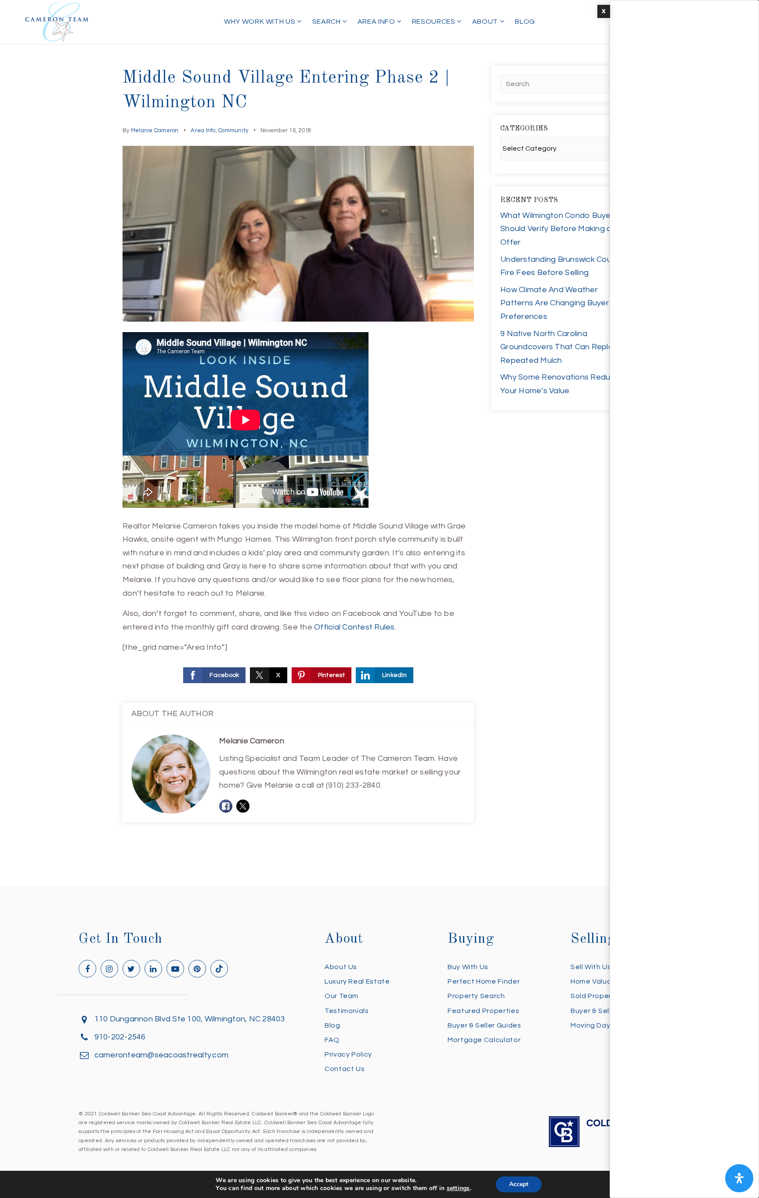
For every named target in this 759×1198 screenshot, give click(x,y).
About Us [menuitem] (341, 966)
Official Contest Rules (354, 627)
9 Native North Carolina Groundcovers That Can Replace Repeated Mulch (561, 347)
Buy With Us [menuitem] (468, 966)
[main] (379, 443)
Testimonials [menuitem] (347, 1010)
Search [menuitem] (327, 21)
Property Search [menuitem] (476, 995)
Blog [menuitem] (525, 21)
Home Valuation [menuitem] (598, 981)
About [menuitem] (486, 21)
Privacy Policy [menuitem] (348, 1054)
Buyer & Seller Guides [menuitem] (484, 1025)
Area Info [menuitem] (377, 21)
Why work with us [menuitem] (260, 21)
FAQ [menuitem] (332, 1039)
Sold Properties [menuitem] (598, 995)
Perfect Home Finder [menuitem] (484, 981)
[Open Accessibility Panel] (739, 1178)
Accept (518, 1184)
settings (458, 1188)
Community (233, 130)
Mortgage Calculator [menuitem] (484, 1039)
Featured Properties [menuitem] (483, 1010)
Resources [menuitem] (434, 21)
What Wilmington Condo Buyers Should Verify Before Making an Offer (559, 228)
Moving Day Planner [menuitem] (605, 1025)
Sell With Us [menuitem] (591, 966)
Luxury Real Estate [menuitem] (357, 981)
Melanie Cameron (155, 130)
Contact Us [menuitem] (345, 1068)
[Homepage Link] (57, 21)
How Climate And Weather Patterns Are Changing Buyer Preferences (554, 303)
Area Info (203, 130)
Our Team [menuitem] (341, 995)
